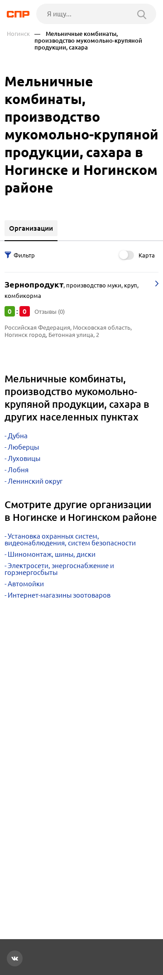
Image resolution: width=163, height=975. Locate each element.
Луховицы (24, 458)
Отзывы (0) (49, 311)
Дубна (18, 435)
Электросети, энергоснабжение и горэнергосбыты (59, 569)
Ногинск (18, 34)
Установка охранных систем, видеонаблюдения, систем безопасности (70, 539)
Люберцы (23, 447)
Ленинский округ (35, 481)
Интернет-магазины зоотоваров (59, 595)
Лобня (18, 469)
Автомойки (26, 583)
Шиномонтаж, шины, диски (52, 554)
